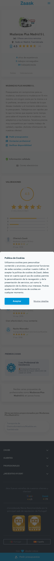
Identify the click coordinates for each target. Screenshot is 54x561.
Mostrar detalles (41, 301)
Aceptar (17, 301)
